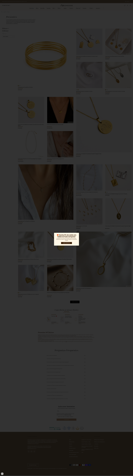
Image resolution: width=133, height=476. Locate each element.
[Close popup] (78, 232)
